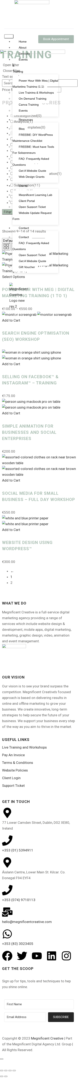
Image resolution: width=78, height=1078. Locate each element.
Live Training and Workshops (24, 747)
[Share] (10, 1070)
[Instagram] (66, 956)
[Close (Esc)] (14, 1070)
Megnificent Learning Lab (35, 195)
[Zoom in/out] (1, 1070)
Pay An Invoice (13, 755)
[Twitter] (22, 956)
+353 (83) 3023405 (17, 944)
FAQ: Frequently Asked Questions (30, 246)
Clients (23, 185)
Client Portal (27, 201)
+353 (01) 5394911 (17, 850)
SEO (19, 330)
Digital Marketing (29, 296)
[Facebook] (7, 956)
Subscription (27, 336)
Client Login (11, 778)
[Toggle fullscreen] (5, 1070)
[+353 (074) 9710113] (7, 890)
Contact (24, 228)
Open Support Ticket (32, 207)
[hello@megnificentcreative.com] (7, 912)
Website (22, 354)
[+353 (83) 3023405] (7, 934)
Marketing (24, 319)
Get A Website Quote (32, 261)
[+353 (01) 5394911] (7, 840)
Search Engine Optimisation (38, 325)
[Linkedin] (51, 956)
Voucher (23, 348)
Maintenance (26, 313)
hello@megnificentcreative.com (27, 922)
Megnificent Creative (47, 1038)
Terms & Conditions (17, 763)
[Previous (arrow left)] (1, 1076)
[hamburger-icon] (9, 36)
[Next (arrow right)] (5, 1076)
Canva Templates (29, 278)
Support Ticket (13, 785)
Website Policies (15, 770)
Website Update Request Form (32, 216)
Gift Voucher (27, 267)
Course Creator (28, 284)
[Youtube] (37, 956)
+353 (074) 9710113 (18, 900)
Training (23, 342)
